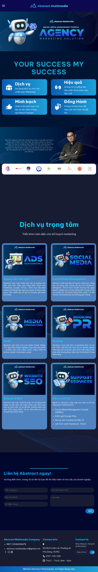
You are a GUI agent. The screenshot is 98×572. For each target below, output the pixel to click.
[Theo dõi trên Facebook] (5, 552)
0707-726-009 (53, 556)
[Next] (92, 170)
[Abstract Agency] (49, 6)
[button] (3, 6)
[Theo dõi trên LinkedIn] (12, 552)
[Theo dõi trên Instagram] (9, 552)
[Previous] (6, 170)
